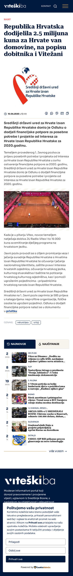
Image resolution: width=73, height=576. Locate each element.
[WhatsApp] (51, 114)
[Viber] (57, 114)
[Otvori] (65, 6)
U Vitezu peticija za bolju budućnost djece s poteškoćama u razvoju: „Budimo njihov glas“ (46, 386)
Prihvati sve (15, 559)
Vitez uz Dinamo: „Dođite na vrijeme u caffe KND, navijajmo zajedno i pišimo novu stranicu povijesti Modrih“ (45, 360)
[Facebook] (46, 114)
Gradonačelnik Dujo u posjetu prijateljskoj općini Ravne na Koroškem (43, 427)
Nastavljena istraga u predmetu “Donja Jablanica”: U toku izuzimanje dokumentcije (45, 372)
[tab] (20, 344)
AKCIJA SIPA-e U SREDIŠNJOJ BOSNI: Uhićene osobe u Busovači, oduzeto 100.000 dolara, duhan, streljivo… (48, 415)
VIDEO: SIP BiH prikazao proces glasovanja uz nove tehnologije (46, 440)
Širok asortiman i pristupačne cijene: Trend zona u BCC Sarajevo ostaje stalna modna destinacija (47, 400)
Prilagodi (14, 542)
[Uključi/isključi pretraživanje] (55, 6)
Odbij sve (14, 550)
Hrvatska (23, 322)
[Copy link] (67, 114)
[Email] (62, 114)
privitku (11, 311)
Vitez (36, 322)
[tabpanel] (36, 402)
